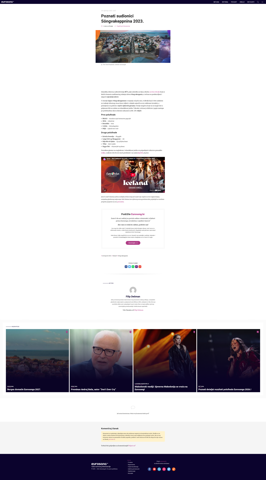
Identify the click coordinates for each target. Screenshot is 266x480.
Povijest (234, 2)
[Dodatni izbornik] (262, 2)
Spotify (140, 153)
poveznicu (120, 202)
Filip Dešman (138, 310)
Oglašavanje (131, 471)
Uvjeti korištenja (133, 467)
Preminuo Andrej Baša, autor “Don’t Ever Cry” (93, 389)
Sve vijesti (250, 2)
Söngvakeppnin (123, 256)
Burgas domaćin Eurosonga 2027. (24, 389)
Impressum (131, 464)
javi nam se (112, 439)
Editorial (225, 2)
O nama (130, 462)
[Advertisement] (133, 78)
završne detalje (154, 92)
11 (257, 331)
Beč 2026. (216, 2)
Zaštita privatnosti (133, 469)
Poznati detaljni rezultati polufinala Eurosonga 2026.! (224, 389)
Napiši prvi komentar (123, 26)
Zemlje (242, 2)
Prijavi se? (131, 446)
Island (115, 256)
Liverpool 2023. (106, 256)
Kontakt (130, 473)
